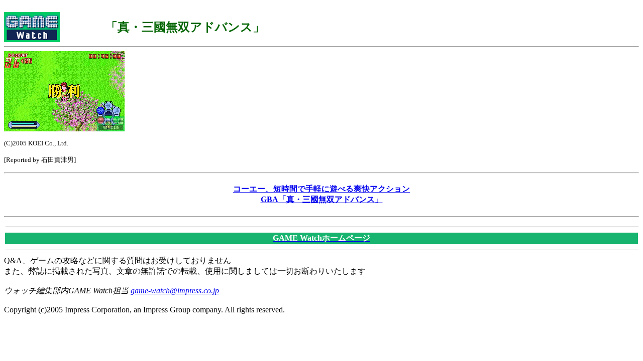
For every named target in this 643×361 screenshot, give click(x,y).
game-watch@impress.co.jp (175, 290)
